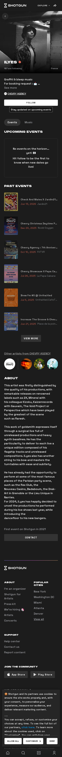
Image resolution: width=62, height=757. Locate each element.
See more (10, 88)
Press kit (10, 604)
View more (31, 338)
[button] (31, 103)
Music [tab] (29, 122)
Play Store (45, 674)
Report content (14, 652)
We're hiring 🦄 (14, 609)
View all (39, 619)
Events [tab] (12, 122)
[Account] (54, 753)
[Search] (23, 753)
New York (40, 591)
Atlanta (39, 608)
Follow (31, 102)
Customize (32, 741)
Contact (31, 537)
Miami (38, 602)
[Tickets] (38, 753)
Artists (8, 615)
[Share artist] (55, 5)
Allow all (13, 741)
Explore (43, 5)
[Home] (15, 5)
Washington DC (44, 597)
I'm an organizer (15, 589)
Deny (52, 741)
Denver (38, 613)
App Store (18, 674)
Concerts (10, 620)
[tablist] (31, 122)
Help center (12, 641)
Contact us (11, 647)
